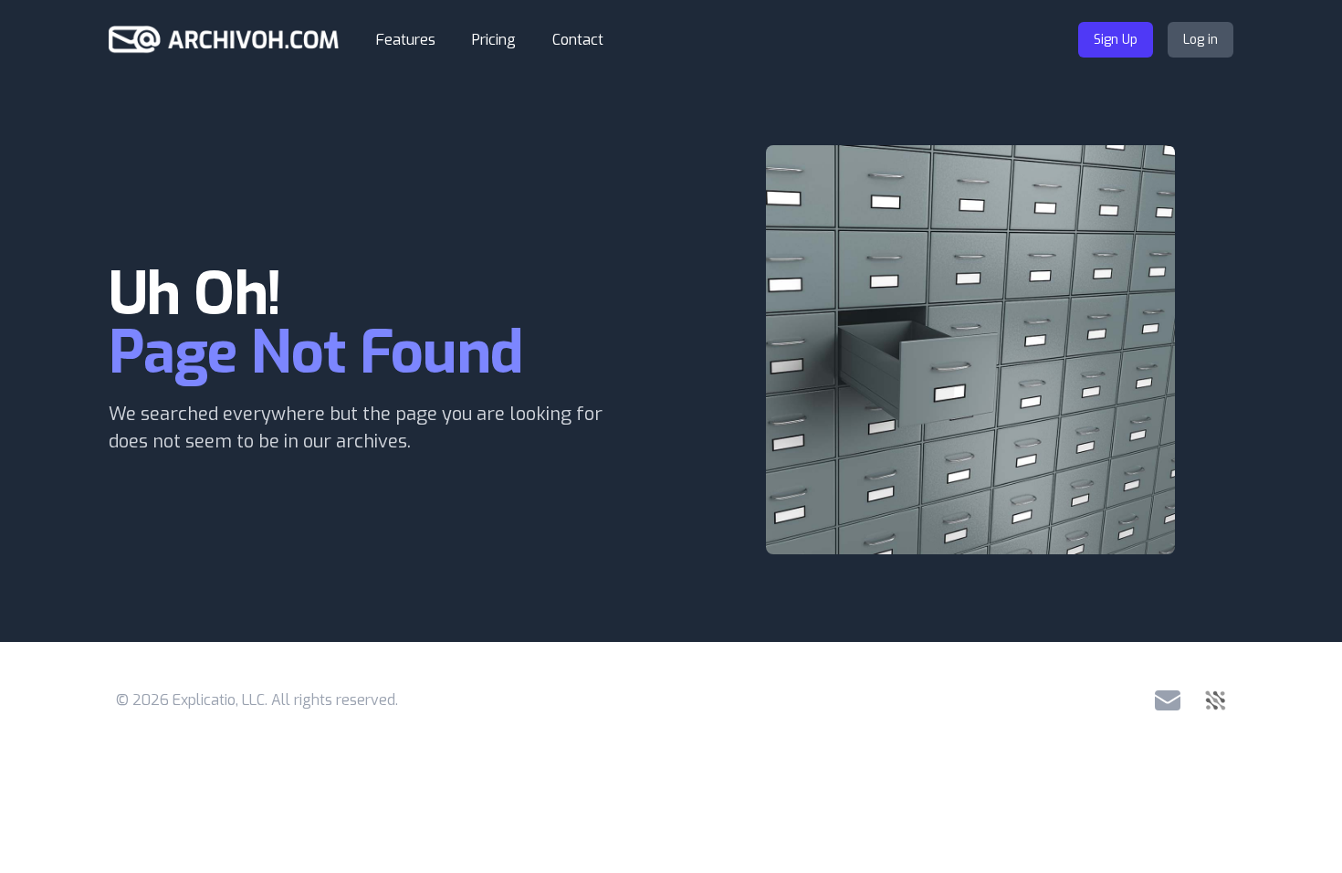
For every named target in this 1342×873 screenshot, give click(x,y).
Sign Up (1116, 39)
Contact (577, 39)
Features (405, 39)
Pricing (494, 39)
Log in (1200, 39)
